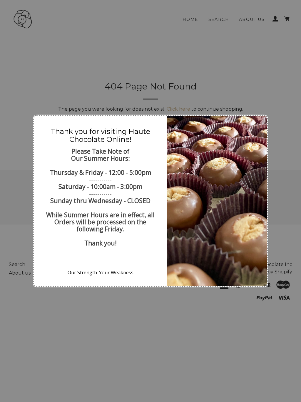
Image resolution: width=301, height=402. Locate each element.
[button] (41, 122)
